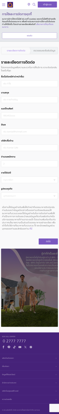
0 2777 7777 (14, 340)
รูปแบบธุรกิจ (6, 188)
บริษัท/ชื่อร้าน (7, 140)
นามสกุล (5, 92)
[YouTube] (20, 346)
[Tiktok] (14, 346)
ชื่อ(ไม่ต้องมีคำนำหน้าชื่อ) (12, 76)
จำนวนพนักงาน (8, 156)
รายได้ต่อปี (6, 172)
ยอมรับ (29, 35)
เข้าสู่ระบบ (47, 4)
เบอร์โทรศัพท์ (7, 108)
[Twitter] (25, 346)
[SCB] (10, 5)
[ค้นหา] (34, 4)
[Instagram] (31, 346)
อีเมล (3, 124)
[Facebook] (3, 346)
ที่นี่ (31, 228)
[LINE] (9, 346)
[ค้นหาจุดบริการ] (28, 4)
